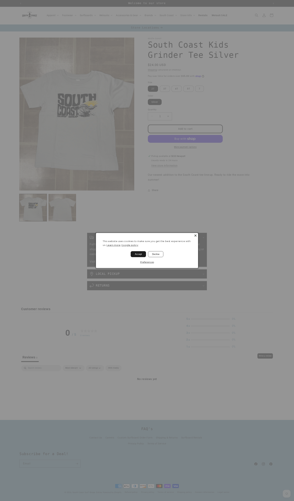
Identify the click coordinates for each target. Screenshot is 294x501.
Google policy (129, 245)
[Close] (195, 235)
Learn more (113, 245)
